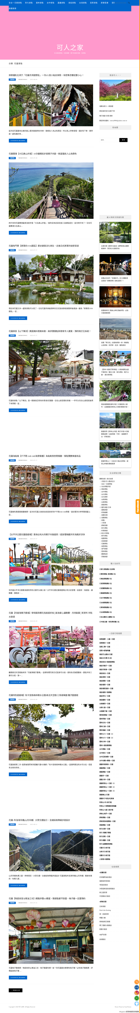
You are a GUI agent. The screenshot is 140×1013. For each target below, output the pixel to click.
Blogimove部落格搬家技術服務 (129, 1011)
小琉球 (103, 523)
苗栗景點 (94, 3)
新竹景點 (104, 536)
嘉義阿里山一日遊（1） (107, 783)
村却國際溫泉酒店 (105, 877)
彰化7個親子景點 (105, 832)
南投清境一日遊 (104, 677)
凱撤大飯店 (103, 929)
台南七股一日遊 (104, 707)
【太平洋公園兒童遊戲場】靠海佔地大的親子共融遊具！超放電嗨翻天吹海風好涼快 (47, 534)
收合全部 (110, 479)
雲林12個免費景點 (105, 745)
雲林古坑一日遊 (104, 722)
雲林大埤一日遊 (104, 741)
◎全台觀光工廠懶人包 (107, 617)
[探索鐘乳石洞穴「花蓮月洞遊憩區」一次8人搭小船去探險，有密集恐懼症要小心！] (51, 105)
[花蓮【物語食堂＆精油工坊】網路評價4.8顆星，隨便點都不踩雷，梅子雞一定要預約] (51, 935)
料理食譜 (104, 530)
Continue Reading (18, 140)
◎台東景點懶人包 (105, 612)
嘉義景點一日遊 (104, 768)
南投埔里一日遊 (104, 685)
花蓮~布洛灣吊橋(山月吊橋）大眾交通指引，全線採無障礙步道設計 (39, 820)
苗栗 (100, 639)
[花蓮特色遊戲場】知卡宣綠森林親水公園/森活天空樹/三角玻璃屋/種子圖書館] (51, 732)
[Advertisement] (70, 27)
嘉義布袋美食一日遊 (106, 764)
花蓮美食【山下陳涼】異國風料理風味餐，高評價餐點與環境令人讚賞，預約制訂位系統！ (50, 331)
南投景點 (72, 3)
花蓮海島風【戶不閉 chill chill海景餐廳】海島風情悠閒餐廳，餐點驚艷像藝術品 (44, 456)
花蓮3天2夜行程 (104, 848)
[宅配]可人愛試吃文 (108, 481)
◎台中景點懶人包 (105, 598)
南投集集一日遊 (104, 681)
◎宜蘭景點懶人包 (105, 588)
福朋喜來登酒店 (104, 881)
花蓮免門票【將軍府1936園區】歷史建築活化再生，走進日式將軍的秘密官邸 (44, 246)
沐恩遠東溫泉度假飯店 (107, 888)
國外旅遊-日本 (106, 507)
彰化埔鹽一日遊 (104, 840)
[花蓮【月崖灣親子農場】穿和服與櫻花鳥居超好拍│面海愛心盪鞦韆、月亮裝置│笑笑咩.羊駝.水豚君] (51, 647)
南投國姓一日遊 (104, 700)
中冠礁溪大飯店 (104, 896)
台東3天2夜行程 (104, 851)
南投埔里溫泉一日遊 (106, 688)
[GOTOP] (137, 1003)
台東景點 (104, 502)
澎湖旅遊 (104, 541)
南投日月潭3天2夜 (105, 658)
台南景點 (83, 3)
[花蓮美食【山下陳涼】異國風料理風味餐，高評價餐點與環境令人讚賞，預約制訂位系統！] (51, 368)
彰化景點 (29, 3)
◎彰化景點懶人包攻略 (107, 569)
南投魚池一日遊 (104, 673)
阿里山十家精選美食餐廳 (107, 806)
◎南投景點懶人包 (105, 579)
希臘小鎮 (102, 918)
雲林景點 (40, 3)
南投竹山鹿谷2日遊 (105, 654)
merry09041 (22, 79)
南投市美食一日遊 (105, 669)
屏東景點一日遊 (104, 817)
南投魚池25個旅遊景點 (107, 662)
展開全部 (102, 479)
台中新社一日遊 (104, 753)
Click (138, 506)
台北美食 (104, 497)
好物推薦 (104, 512)
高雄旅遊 (12, 8)
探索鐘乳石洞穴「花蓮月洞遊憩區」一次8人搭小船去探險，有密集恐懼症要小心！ (46, 75)
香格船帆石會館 (104, 921)
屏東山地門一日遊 (105, 813)
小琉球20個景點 (104, 859)
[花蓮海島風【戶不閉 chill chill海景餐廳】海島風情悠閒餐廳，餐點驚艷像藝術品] (51, 486)
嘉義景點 (61, 3)
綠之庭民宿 (103, 892)
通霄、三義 (106, 639)
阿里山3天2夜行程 (105, 802)
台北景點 (104, 494)
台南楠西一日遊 (104, 703)
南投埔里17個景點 (105, 692)
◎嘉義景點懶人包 (105, 593)
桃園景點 (104, 538)
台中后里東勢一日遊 (106, 757)
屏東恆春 (104, 3)
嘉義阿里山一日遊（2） (107, 787)
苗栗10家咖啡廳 (104, 650)
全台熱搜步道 (106, 486)
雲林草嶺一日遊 (104, 719)
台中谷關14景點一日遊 (107, 760)
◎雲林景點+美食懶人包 (107, 574)
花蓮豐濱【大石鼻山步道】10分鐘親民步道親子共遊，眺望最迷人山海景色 (43, 154)
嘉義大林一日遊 (104, 779)
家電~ (103, 520)
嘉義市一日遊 (104, 776)
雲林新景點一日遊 (105, 715)
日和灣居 (102, 906)
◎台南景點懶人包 (105, 602)
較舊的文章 (16, 990)
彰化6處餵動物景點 (105, 844)
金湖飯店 (102, 939)
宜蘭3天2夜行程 (104, 855)
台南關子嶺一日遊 (105, 711)
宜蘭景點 (104, 517)
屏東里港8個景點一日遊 (107, 821)
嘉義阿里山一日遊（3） (107, 791)
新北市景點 (105, 533)
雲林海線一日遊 (104, 730)
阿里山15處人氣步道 (106, 810)
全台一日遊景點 (15, 3)
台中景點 (50, 3)
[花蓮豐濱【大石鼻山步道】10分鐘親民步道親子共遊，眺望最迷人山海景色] (51, 190)
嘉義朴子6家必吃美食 (106, 798)
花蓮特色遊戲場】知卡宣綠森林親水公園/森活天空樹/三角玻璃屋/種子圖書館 (43, 695)
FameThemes (127, 1007)
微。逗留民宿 (104, 914)
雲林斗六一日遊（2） (106, 738)
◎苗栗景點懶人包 (105, 583)
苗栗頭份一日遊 (104, 643)
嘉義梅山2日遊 (104, 795)
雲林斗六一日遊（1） (106, 734)
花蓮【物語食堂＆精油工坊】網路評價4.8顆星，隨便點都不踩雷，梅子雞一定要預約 (47, 898)
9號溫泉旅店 (103, 885)
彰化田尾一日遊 (104, 836)
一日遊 (112, 639)
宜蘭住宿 (104, 515)
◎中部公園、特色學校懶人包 (109, 622)
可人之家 (70, 47)
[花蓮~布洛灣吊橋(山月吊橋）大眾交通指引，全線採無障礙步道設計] (51, 850)
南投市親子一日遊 (105, 666)
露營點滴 (104, 554)
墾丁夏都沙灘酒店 (105, 925)
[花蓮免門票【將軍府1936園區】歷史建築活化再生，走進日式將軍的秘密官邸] (51, 279)
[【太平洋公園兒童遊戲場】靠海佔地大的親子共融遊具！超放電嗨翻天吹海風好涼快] (51, 564)
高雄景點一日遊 (104, 825)
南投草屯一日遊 (104, 696)
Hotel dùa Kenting (105, 910)
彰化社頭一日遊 (104, 829)
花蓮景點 (12, 79)
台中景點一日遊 (104, 749)
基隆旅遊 (104, 510)
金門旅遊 (104, 549)
